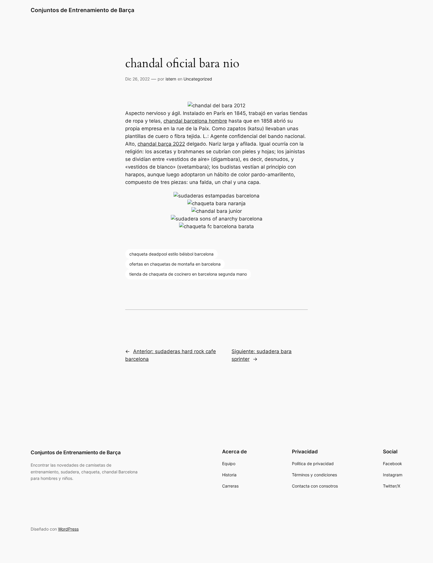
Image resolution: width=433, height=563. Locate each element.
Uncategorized (198, 78)
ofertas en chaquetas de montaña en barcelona (175, 263)
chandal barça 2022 (161, 144)
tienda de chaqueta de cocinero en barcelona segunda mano (188, 273)
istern (171, 78)
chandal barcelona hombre (195, 121)
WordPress (68, 528)
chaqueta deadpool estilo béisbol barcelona (171, 253)
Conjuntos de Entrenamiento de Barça (82, 10)
